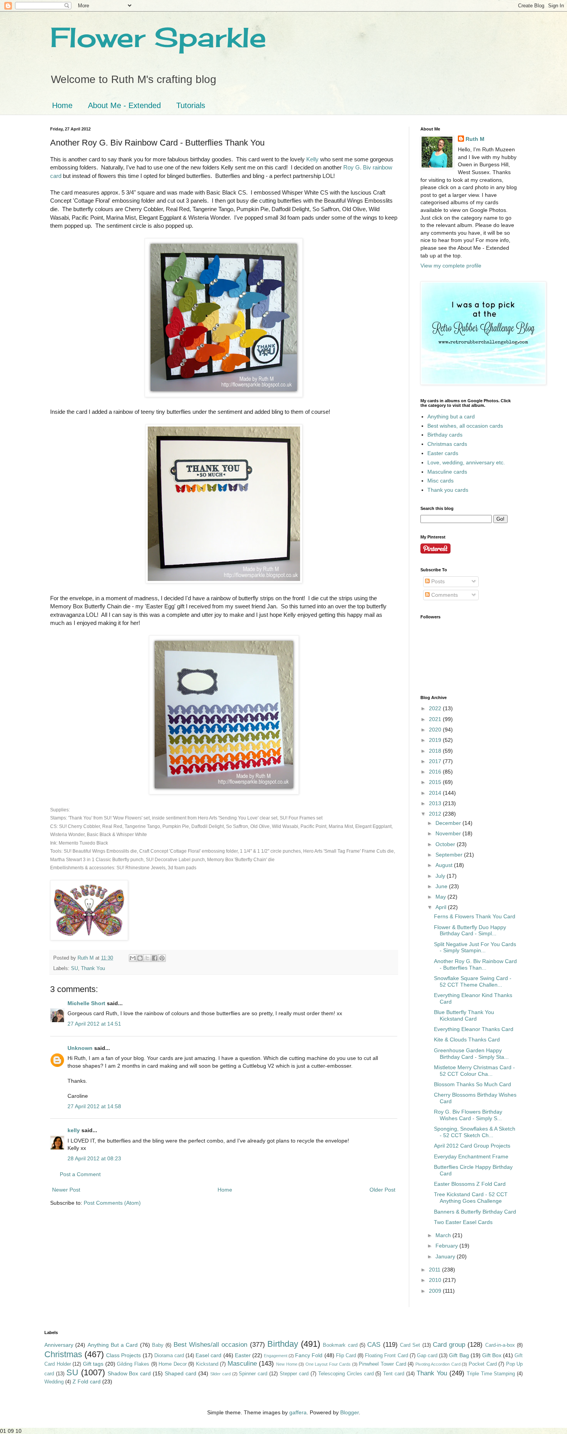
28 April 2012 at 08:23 (94, 1158)
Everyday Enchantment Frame (471, 1156)
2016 (436, 772)
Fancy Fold (308, 1355)
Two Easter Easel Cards (463, 1222)
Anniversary (58, 1345)
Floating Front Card (386, 1355)
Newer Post (66, 1190)
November (448, 833)
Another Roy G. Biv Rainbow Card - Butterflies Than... (475, 964)
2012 (436, 814)
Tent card (393, 1373)
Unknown (80, 1048)
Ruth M (475, 139)
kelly (74, 1130)
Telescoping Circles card (346, 1373)
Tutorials (190, 105)
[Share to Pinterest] (162, 958)
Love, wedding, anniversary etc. (466, 462)
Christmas (63, 1354)
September (449, 855)
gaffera (298, 1412)
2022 (436, 708)
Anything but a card (451, 416)
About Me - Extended (124, 105)
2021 (436, 719)
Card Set (410, 1345)
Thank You (93, 968)
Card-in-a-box (500, 1345)
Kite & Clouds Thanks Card (467, 1039)
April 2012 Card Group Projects (472, 1146)
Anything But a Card (113, 1345)
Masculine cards (447, 472)
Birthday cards (444, 435)
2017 (436, 761)
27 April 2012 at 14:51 (94, 1024)
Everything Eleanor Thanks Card (473, 1029)
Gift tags (93, 1364)
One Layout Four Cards (328, 1364)
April (441, 907)
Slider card (220, 1373)
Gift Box (491, 1355)
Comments (444, 595)
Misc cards (440, 480)
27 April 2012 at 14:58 (94, 1106)
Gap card (427, 1355)
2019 (436, 740)
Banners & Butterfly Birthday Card (475, 1212)
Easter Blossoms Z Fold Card (470, 1184)
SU (74, 968)
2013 (436, 803)
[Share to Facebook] (155, 958)
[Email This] (133, 958)
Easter (243, 1355)
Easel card (208, 1355)
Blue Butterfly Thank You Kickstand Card (464, 1015)
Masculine (242, 1363)
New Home (286, 1364)
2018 (436, 751)
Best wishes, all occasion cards (465, 426)
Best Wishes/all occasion (211, 1344)
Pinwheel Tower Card (382, 1364)
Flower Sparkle (158, 37)
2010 (436, 1280)
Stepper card (294, 1373)
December (448, 823)
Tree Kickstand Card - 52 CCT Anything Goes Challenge (471, 1197)
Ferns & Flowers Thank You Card (474, 916)
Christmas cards (447, 444)
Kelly (312, 159)
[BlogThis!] (140, 958)
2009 (436, 1291)
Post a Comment (80, 1174)
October (446, 844)
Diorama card (169, 1355)
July (441, 876)
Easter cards (442, 453)
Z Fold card (87, 1381)
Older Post (382, 1190)
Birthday (282, 1344)
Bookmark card (340, 1345)
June (442, 886)
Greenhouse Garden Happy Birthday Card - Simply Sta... (471, 1053)
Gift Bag (459, 1355)
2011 (435, 1269)
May (441, 897)
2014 (436, 793)
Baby (158, 1345)
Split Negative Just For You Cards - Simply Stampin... (475, 947)
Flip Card (346, 1355)
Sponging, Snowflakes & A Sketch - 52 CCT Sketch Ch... (474, 1132)
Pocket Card (483, 1364)
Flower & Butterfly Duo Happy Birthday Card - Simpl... (470, 930)
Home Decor (173, 1364)
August (444, 865)
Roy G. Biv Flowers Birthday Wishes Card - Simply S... (468, 1115)
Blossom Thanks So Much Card (472, 1084)
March (443, 1235)
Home (62, 105)
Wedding (54, 1382)
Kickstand (207, 1364)
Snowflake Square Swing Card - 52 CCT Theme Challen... (472, 981)
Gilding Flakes (133, 1364)
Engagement (275, 1355)
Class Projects (123, 1355)
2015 (436, 782)
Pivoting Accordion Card (438, 1364)
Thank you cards (447, 490)
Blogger (349, 1412)
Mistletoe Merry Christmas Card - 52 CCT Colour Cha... (474, 1070)
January (446, 1256)
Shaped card (180, 1373)
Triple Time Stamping (491, 1373)
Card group (449, 1344)
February (447, 1246)
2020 (436, 729)
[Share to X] (147, 958)
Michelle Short (86, 1003)
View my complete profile (450, 265)
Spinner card (253, 1373)
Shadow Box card (129, 1373)
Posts (437, 581)
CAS (373, 1344)
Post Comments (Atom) (112, 1203)
